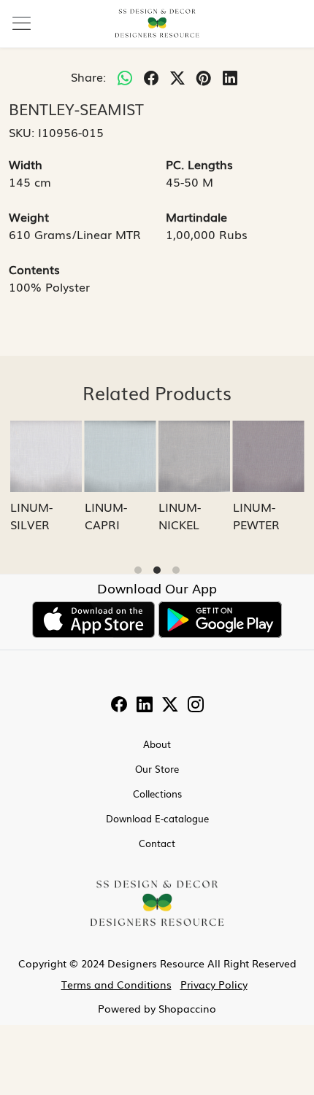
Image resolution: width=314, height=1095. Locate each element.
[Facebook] (119, 705)
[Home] (157, 23)
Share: (88, 76)
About (157, 744)
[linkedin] (230, 76)
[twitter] (177, 76)
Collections (157, 793)
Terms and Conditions (116, 984)
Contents (34, 269)
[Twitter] (170, 705)
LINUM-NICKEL (179, 515)
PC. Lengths (199, 164)
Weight (29, 216)
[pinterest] (204, 76)
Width (25, 164)
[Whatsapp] (125, 76)
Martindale (196, 216)
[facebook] (151, 76)
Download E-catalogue (157, 818)
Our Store (157, 769)
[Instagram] (196, 705)
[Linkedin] (145, 705)
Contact (157, 843)
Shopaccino (187, 1008)
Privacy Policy (214, 984)
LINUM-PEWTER (256, 515)
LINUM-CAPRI (106, 515)
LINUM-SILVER (31, 515)
